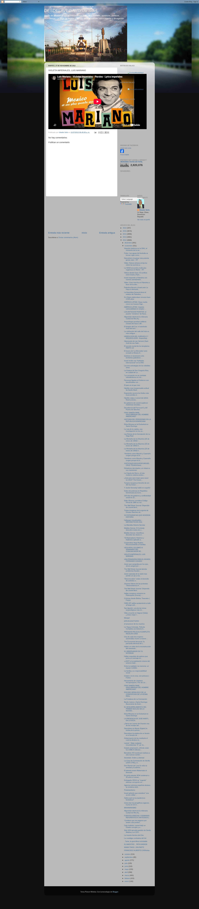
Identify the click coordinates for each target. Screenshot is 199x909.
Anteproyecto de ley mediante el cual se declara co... (136, 739)
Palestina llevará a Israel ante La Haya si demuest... (136, 288)
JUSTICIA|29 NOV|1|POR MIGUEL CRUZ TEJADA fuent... (136, 464)
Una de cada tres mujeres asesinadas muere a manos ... (136, 637)
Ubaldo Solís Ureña (125, 148)
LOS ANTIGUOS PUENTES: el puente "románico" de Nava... (135, 313)
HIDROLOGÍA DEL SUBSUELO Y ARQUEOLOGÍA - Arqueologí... (136, 337)
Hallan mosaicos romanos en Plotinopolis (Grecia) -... (134, 594)
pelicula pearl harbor (131, 621)
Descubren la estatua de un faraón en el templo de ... (136, 734)
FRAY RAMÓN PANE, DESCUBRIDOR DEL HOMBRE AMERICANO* (136, 414)
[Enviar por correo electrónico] (99, 132)
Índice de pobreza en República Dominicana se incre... (135, 492)
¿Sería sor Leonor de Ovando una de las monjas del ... (136, 724)
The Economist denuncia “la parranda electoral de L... (134, 642)
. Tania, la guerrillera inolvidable (135, 841)
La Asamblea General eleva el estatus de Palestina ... (135, 293)
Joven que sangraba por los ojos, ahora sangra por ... (136, 565)
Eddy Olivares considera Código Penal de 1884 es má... (136, 501)
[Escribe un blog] (101, 132)
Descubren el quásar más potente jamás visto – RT (136, 259)
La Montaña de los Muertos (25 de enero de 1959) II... (136, 445)
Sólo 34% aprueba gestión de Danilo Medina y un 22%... (137, 831)
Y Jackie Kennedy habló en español (137, 488)
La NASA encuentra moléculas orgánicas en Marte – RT (135, 269)
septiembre (129, 857)
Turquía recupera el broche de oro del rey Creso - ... (136, 484)
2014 (125, 234)
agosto (127, 860)
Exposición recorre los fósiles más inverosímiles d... (136, 394)
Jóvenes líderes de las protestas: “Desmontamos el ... (136, 584)
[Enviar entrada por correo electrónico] (95, 132)
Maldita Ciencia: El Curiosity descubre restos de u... (134, 529)
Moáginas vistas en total (132, 162)
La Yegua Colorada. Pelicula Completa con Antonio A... (134, 628)
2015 (125, 231)
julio (126, 863)
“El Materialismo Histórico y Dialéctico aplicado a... (134, 539)
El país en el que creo (132, 385)
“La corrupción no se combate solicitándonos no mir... (135, 376)
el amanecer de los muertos (134, 624)
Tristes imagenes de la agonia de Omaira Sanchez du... (136, 511)
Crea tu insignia (124, 154)
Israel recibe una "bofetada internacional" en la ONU (134, 361)
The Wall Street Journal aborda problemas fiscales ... (135, 570)
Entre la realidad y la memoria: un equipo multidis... (136, 667)
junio (127, 866)
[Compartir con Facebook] (106, 132)
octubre (128, 854)
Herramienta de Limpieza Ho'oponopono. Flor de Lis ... (135, 681)
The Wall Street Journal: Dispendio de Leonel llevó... (136, 506)
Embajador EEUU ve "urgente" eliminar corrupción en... (135, 781)
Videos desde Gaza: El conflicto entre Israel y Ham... (135, 273)
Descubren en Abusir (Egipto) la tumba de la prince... (135, 729)
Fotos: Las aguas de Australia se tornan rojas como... (136, 254)
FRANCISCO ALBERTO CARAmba (136, 850)
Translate (128, 204)
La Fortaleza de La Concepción (135, 699)
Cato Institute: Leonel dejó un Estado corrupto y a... (135, 826)
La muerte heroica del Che (134, 835)
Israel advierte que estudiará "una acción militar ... (136, 794)
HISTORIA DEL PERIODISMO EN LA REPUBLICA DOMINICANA (137, 420)
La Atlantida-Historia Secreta (134, 525)
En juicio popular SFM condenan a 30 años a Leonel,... (136, 776)
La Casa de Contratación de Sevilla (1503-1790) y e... (137, 761)
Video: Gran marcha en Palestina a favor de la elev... (137, 283)
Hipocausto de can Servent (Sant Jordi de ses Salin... (136, 342)
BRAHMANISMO (130, 808)
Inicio (84, 233)
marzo (127, 875)
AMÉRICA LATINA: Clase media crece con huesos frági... (135, 303)
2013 (125, 237)
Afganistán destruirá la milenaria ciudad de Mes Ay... (136, 318)
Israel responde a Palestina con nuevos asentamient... (135, 278)
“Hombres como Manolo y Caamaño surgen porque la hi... (137, 454)
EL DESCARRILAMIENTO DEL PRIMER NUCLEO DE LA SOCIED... (135, 709)
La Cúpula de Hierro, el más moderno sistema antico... (134, 474)
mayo (127, 869)
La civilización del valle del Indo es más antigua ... (136, 332)
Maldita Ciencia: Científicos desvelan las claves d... (134, 534)
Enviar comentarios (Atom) (68, 237)
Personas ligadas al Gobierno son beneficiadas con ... (136, 381)
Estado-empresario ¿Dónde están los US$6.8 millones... (136, 749)
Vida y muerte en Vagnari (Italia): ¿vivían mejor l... (136, 614)
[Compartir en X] (103, 132)
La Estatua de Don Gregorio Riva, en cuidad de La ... (136, 371)
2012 (125, 240)
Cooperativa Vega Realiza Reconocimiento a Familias (135, 543)
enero (127, 881)
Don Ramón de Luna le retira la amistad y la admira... (135, 766)
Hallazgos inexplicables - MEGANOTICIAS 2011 (133, 521)
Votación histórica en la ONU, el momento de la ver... (135, 249)
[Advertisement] (81, 213)
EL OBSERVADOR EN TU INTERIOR (133, 652)
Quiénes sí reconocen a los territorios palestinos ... (134, 357)
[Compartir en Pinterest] (108, 132)
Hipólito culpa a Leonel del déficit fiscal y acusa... (136, 399)
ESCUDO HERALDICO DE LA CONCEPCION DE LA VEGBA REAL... (135, 694)
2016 (125, 228)
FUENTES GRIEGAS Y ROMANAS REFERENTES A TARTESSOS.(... (137, 816)
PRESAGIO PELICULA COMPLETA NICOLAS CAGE (137, 633)
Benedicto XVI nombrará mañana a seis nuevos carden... (137, 754)
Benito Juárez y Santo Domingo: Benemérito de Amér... (136, 703)
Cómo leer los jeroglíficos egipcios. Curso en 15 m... (136, 804)
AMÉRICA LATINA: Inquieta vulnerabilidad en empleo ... (135, 308)
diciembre (128, 243)
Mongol (127, 618)
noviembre (129, 246)
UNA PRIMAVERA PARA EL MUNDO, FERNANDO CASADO (137, 560)
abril (126, 872)
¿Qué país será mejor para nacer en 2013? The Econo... (136, 479)
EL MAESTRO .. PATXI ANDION (135, 844)
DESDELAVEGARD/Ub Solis (70, 10)
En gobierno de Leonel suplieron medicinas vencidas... (136, 404)
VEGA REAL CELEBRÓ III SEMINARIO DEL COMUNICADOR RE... (133, 549)
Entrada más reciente (58, 233)
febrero (127, 878)
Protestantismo (129, 790)
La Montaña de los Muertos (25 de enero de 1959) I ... (136, 440)
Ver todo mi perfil (143, 220)
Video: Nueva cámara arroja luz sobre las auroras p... (135, 264)
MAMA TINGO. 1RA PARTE (134, 847)
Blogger (115, 892)
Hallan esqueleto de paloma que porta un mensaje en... (136, 657)
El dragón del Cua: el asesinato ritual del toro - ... (135, 327)
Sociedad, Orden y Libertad (134, 758)
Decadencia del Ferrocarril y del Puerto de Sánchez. (135, 408)
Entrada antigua (107, 233)
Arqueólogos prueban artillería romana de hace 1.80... (135, 322)
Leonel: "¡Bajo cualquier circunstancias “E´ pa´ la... (134, 744)
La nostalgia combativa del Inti (135, 838)
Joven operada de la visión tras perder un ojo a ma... (135, 575)
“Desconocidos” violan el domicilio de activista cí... (136, 580)
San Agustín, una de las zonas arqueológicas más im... (135, 609)
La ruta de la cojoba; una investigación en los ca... (134, 430)
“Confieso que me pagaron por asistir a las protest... (135, 821)
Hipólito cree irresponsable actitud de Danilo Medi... (136, 389)
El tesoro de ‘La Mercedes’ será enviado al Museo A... (135, 352)
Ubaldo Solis (145, 210)
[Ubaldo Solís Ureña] (122, 152)
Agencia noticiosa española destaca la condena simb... (137, 786)
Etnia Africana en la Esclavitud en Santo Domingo (136, 425)
